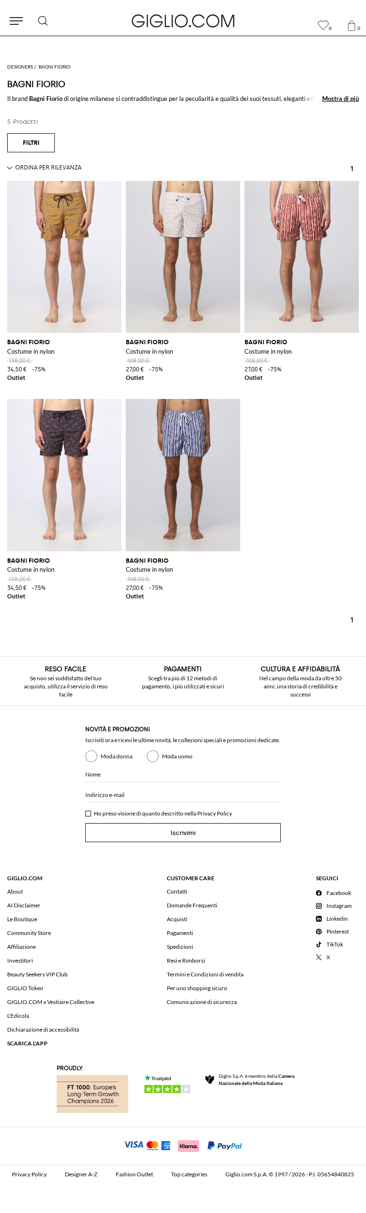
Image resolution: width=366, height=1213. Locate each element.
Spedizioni (180, 946)
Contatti (177, 891)
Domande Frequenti (192, 905)
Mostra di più (340, 98)
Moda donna (116, 756)
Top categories (189, 1174)
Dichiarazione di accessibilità (43, 1029)
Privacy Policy (214, 813)
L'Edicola (18, 1015)
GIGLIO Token (25, 988)
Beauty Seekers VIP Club (37, 974)
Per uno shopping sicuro (197, 988)
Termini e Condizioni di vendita (205, 974)
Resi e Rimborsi (186, 960)
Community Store (29, 932)
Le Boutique (22, 919)
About (15, 891)
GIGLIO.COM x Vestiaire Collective (50, 1001)
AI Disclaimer (24, 905)
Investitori (20, 960)
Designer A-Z (81, 1174)
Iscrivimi (183, 832)
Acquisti (177, 919)
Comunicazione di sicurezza (202, 1001)
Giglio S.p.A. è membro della (257, 1079)
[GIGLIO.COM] (183, 21)
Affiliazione (21, 946)
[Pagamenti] (183, 1145)
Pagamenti (180, 932)
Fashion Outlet (134, 1174)
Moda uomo (177, 756)
